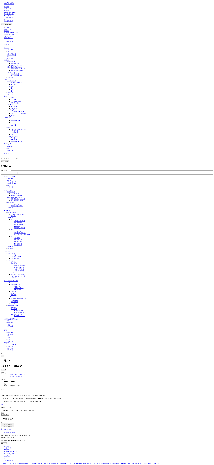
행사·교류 (13, 125)
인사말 (9, 145)
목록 (2, 404)
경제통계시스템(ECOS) (11, 12)
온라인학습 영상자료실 (17, 111)
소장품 (9, 127)
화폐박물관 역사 (15, 120)
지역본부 (6, 10)
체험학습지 (14, 106)
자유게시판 (10, 58)
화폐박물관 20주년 (12, 136)
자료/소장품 (10, 339)
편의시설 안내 (11, 55)
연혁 (8, 148)
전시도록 (10, 94)
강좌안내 (13, 99)
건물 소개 (10, 150)
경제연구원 (7, 8)
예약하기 (10, 334)
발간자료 (13, 115)
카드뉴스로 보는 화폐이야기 (19, 113)
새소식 (9, 51)
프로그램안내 (11, 97)
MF (12, 89)
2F (11, 91)
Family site (4, 443)
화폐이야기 (14, 108)
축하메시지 (14, 138)
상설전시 (10, 86)
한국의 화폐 (14, 131)
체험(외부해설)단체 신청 (14, 67)
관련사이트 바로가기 (6, 24)
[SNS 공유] (1, 353)
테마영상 (13, 84)
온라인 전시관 (11, 81)
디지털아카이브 (8, 17)
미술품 (13, 134)
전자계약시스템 (8, 21)
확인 (2, 412)
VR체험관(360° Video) (17, 82)
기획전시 (10, 92)
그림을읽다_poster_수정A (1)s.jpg (16, 374)
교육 (8, 337)
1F (11, 88)
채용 (5, 19)
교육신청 (10, 77)
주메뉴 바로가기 (9, 4)
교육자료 (10, 104)
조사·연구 (13, 122)
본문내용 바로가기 (9, 2)
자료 (8, 118)
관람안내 (10, 49)
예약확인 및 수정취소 (17, 65)
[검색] (17, 158)
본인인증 (6, 44)
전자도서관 (7, 15)
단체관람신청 (11, 61)
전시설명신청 (11, 72)
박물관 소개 (10, 341)
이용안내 (10, 332)
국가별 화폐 (14, 132)
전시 (5, 330)
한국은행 (6, 7)
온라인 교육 (10, 110)
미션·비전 (10, 146)
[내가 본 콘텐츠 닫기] (1, 422)
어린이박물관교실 (16, 101)
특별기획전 (14, 139)
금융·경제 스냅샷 (9, 14)
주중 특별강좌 (15, 103)
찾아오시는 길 (11, 53)
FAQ (8, 56)
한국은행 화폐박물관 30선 (18, 129)
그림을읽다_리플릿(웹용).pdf (15, 376)
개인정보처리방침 (9, 432)
